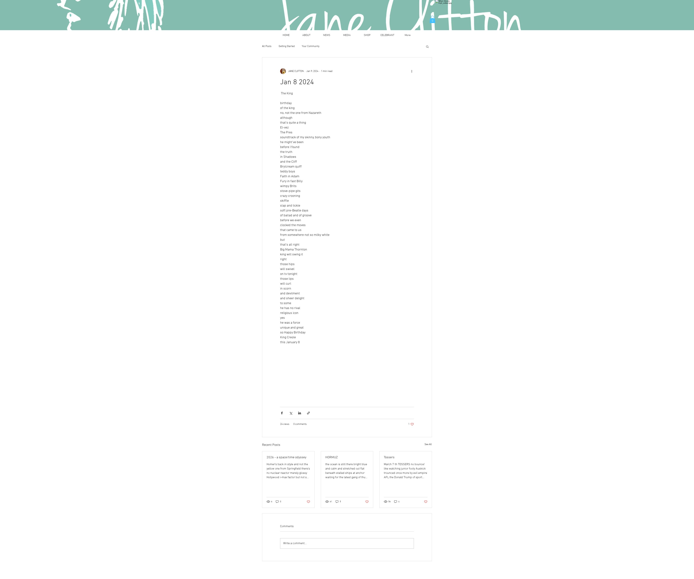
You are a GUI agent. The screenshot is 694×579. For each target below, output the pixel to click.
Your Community (311, 46)
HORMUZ (331, 457)
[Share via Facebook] (282, 413)
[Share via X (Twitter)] (290, 413)
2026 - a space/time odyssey (286, 457)
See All (428, 444)
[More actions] (412, 71)
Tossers (389, 457)
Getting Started (287, 46)
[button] (432, 19)
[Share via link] (308, 413)
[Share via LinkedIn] (299, 413)
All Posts (266, 46)
